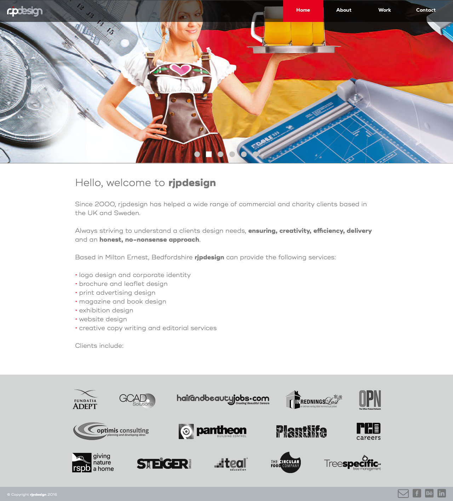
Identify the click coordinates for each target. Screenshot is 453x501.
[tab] (197, 154)
